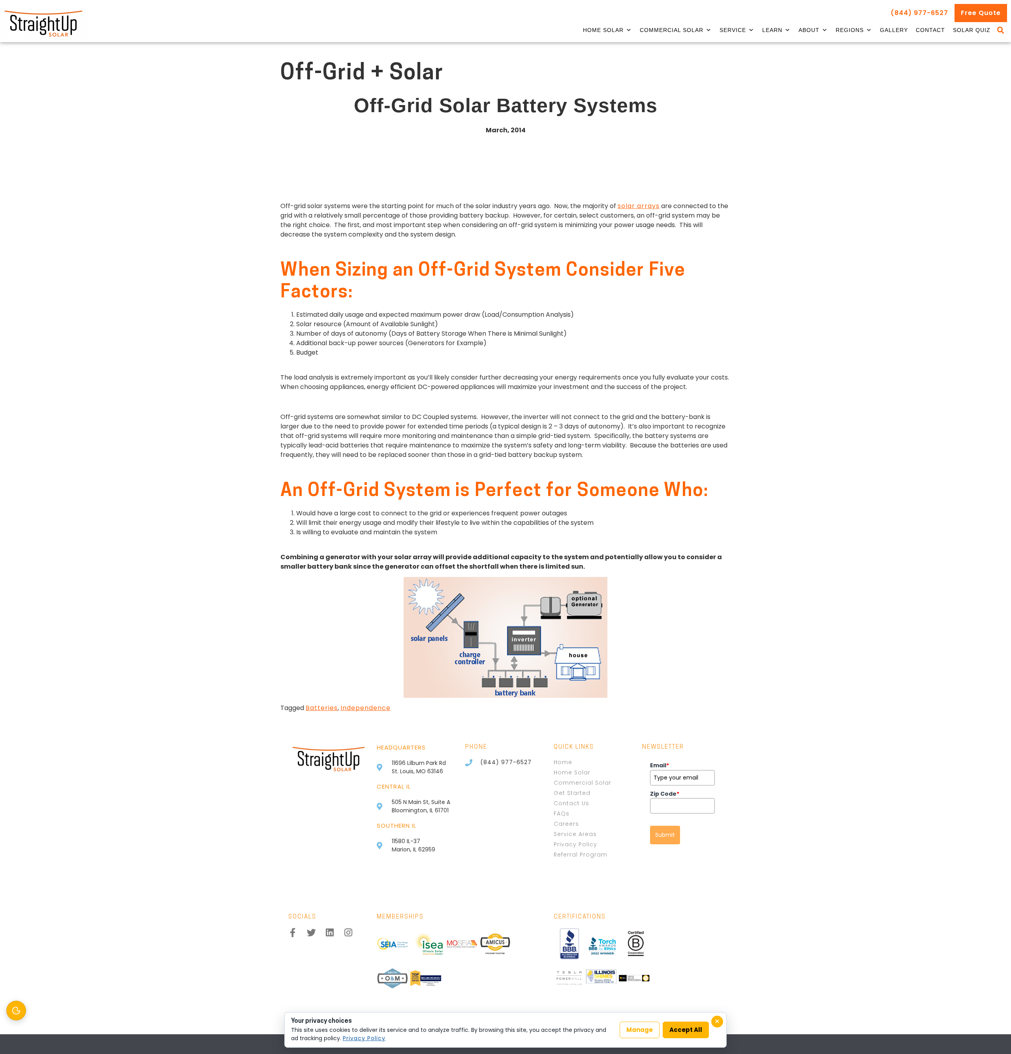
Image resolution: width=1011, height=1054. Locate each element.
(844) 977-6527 (919, 12)
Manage (639, 1030)
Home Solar (603, 30)
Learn (772, 30)
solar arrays (639, 205)
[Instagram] (348, 932)
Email (659, 765)
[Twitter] (311, 932)
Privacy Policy (364, 1038)
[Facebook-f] (292, 932)
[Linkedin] (329, 932)
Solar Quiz (971, 30)
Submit (665, 835)
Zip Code (664, 794)
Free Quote (981, 12)
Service (733, 30)
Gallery (894, 30)
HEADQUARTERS (401, 747)
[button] (1000, 30)
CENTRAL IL (394, 786)
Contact (930, 30)
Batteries (322, 707)
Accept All (685, 1030)
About (809, 30)
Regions (850, 30)
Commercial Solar (671, 30)
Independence (365, 707)
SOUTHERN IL (396, 825)
